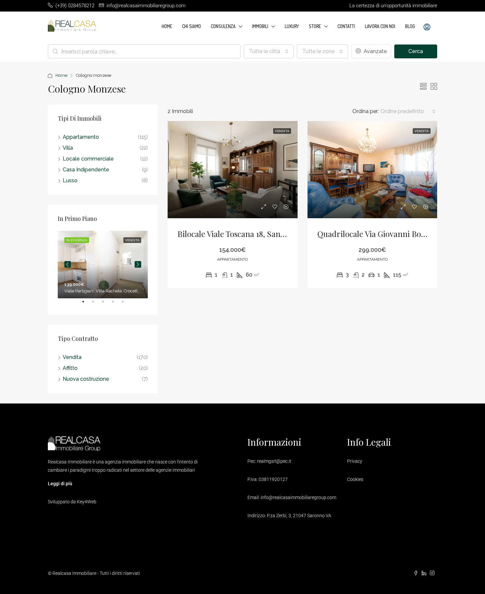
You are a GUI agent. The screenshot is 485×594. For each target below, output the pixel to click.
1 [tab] (86, 304)
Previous (67, 264)
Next (138, 264)
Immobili (260, 26)
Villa (68, 148)
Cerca (415, 51)
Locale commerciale (88, 159)
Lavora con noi (380, 26)
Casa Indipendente (86, 169)
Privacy (354, 461)
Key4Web (86, 501)
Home (167, 26)
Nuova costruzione (86, 379)
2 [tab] (96, 304)
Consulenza (223, 26)
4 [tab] (116, 304)
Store (315, 26)
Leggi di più (60, 483)
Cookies (355, 479)
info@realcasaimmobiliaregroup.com (298, 497)
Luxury (292, 26)
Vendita (72, 357)
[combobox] (269, 51)
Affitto (70, 368)
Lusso (70, 180)
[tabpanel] (103, 264)
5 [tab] (126, 304)
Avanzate (374, 51)
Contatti (346, 26)
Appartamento (81, 137)
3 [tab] (106, 304)
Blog (410, 26)
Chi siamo (191, 26)
